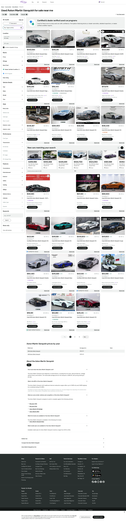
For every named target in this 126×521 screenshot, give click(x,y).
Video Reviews (38, 476)
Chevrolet (80, 491)
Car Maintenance (67, 473)
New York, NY (81, 476)
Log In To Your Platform (97, 464)
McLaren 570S (33, 406)
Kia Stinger (94, 498)
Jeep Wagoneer (67, 498)
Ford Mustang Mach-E (55, 500)
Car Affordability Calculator (70, 464)
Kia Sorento (94, 496)
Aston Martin (15, 7)
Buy (33, 2)
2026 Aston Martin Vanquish (34, 351)
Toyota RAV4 (24, 493)
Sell (38, 2)
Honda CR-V (38, 493)
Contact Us (45, 510)
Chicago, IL (80, 461)
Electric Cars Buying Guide (27, 477)
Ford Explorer (53, 503)
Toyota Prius (24, 496)
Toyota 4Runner (25, 503)
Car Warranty (67, 468)
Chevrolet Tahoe (82, 500)
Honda (37, 491)
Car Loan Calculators (68, 461)
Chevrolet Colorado (82, 503)
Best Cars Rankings (39, 468)
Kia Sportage (95, 493)
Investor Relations (54, 510)
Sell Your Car (52, 461)
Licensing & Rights (71, 510)
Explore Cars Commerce (97, 461)
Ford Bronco (52, 496)
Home (2, 7)
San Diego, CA (81, 478)
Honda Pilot (38, 500)
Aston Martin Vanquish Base (37, 421)
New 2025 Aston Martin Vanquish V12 (48, 164)
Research (44, 2)
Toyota (22, 491)
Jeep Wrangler (67, 493)
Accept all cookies (98, 517)
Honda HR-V (38, 503)
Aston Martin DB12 (34, 411)
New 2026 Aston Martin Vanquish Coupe (33, 164)
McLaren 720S (33, 403)
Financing (23, 480)
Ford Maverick (53, 493)
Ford (51, 491)
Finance (52, 2)
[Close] (124, 512)
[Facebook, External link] (95, 482)
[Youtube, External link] (98, 482)
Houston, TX (80, 464)
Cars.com (74, 515)
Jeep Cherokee (67, 503)
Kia (93, 491)
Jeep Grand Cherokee (69, 496)
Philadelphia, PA (81, 473)
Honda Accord (39, 498)
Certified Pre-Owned (26, 466)
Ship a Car (66, 466)
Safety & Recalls (39, 471)
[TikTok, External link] (93, 482)
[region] (63, 516)
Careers (63, 510)
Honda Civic (38, 496)
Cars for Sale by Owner (26, 468)
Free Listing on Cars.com (55, 466)
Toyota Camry (24, 500)
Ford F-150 (52, 498)
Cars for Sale (8, 7)
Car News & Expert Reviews (41, 464)
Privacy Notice (37, 515)
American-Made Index (40, 473)
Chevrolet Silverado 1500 (83, 496)
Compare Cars (38, 466)
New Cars (23, 464)
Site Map (66, 476)
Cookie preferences (85, 517)
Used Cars (23, 461)
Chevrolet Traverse (82, 498)
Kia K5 (93, 500)
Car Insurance (67, 471)
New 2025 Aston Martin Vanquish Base (63, 164)
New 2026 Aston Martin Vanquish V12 (79, 164)
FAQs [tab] (29, 365)
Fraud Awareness (82, 510)
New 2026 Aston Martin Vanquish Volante (109, 164)
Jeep (65, 491)
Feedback (90, 510)
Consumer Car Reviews (40, 461)
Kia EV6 (94, 503)
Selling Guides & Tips (54, 468)
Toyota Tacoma (24, 498)
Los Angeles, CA (81, 466)
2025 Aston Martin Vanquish (34, 354)
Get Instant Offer (53, 464)
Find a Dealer (24, 471)
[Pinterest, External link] (104, 482)
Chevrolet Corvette (82, 493)
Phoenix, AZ (80, 468)
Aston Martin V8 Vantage (36, 409)
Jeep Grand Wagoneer (69, 500)
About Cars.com (37, 510)
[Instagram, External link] (101, 482)
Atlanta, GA (80, 471)
